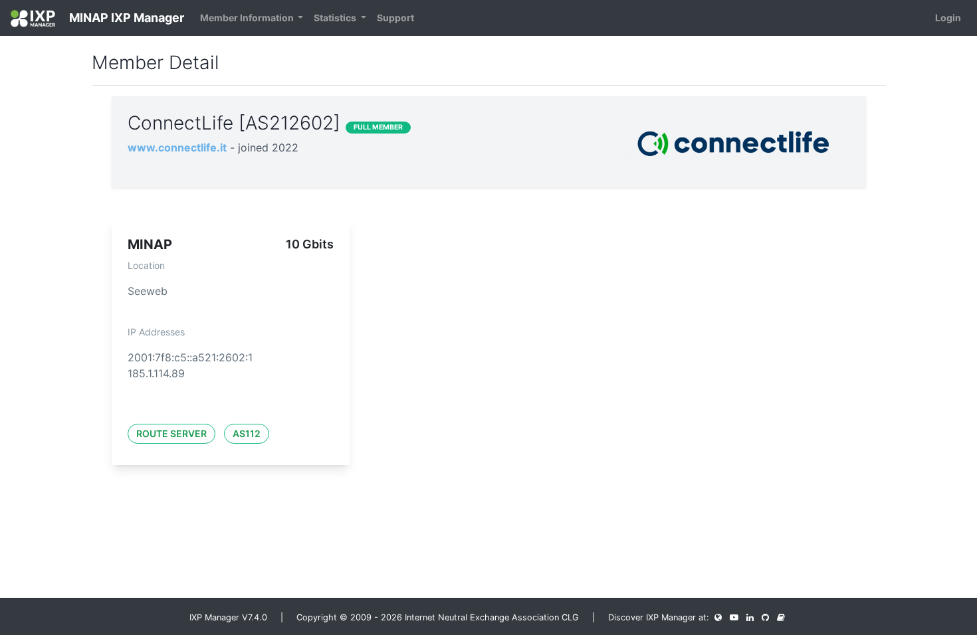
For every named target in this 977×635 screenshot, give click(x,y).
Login (948, 17)
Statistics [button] (336, 17)
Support (395, 17)
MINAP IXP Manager (125, 18)
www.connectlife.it (177, 147)
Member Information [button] (248, 17)
